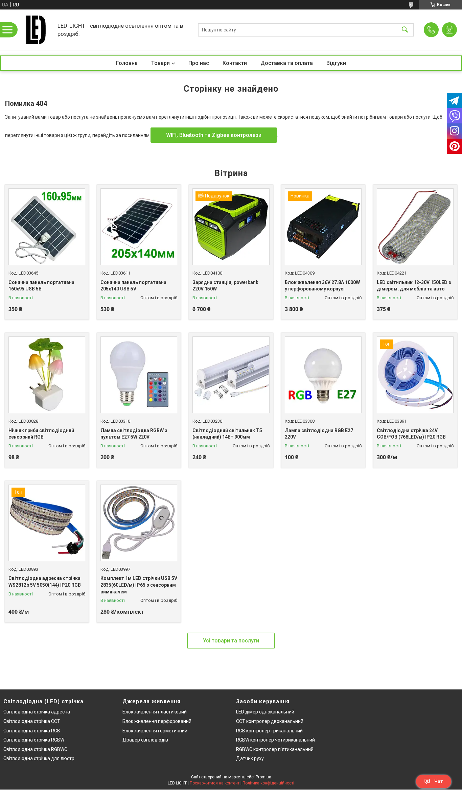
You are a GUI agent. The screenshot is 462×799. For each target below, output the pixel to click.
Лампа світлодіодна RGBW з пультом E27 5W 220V (133, 434)
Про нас (198, 63)
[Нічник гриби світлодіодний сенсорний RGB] (46, 374)
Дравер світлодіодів (145, 740)
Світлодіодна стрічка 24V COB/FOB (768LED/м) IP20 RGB (411, 434)
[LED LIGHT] (35, 30)
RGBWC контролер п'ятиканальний (275, 749)
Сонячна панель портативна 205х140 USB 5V (133, 286)
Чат (438, 781)
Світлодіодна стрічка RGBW (33, 740)
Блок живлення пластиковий (154, 711)
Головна (127, 63)
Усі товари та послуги (231, 640)
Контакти (235, 63)
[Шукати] (405, 30)
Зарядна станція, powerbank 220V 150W (225, 286)
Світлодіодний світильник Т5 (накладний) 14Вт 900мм (227, 434)
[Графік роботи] (449, 29)
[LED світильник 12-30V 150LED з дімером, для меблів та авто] (415, 226)
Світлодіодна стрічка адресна (36, 711)
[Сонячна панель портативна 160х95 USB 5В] (46, 226)
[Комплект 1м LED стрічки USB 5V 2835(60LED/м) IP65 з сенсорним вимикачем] (138, 523)
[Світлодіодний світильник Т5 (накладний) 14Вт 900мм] (230, 374)
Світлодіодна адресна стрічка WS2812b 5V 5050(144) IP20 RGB (44, 581)
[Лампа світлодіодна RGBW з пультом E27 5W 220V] (138, 374)
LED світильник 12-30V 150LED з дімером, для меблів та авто (414, 286)
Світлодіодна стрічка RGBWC (35, 749)
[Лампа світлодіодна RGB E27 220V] (323, 374)
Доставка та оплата (286, 63)
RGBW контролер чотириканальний (275, 740)
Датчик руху (250, 758)
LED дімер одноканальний (265, 711)
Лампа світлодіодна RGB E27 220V (319, 434)
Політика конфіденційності (268, 783)
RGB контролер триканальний (269, 730)
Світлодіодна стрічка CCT (31, 721)
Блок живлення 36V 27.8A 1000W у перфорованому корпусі (322, 286)
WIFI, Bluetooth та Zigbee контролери (213, 135)
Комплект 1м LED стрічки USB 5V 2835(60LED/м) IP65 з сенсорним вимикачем (138, 584)
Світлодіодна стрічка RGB (31, 730)
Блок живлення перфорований (156, 721)
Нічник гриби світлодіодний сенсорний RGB (41, 434)
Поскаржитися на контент (214, 783)
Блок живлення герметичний (154, 730)
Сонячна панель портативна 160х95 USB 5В (41, 286)
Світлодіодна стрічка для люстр (38, 758)
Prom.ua (263, 777)
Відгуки (336, 63)
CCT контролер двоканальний (269, 721)
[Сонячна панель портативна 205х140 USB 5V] (138, 226)
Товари (160, 63)
